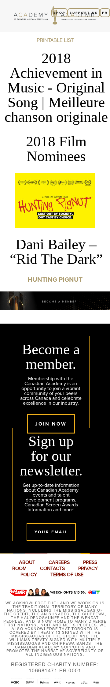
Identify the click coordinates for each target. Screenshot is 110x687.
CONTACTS (52, 568)
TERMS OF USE (66, 574)
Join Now (51, 423)
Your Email (51, 532)
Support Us (84, 12)
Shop (59, 12)
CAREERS (59, 562)
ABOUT (27, 562)
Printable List (55, 40)
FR (105, 12)
